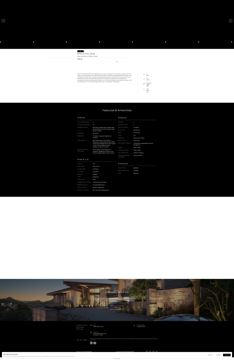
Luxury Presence (87, 351)
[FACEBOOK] (147, 351)
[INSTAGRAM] (150, 351)
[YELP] (156, 351)
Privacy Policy (130, 351)
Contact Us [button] (117, 307)
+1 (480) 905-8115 (140, 326)
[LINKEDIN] (153, 351)
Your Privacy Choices (117, 358)
